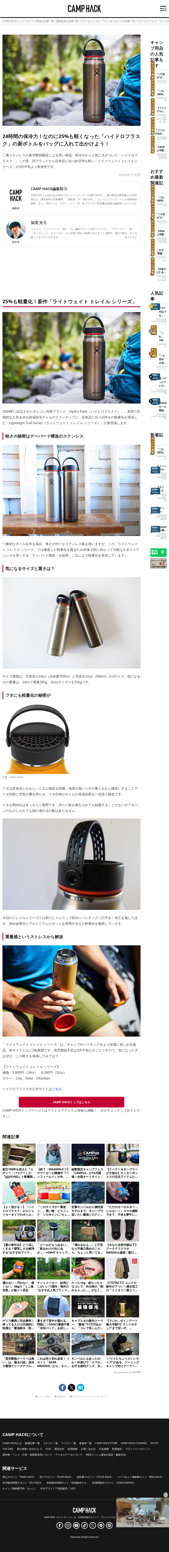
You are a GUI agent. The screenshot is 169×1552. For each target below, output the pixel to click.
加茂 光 (37, 222)
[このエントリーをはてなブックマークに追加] (80, 1387)
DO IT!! (154, 1443)
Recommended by (122, 1372)
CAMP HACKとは (12, 1443)
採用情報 (72, 1449)
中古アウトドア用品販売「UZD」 (59, 1488)
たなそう (162, 83)
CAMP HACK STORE (106, 1443)
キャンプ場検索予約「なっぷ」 (19, 1488)
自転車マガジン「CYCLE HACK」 (95, 1477)
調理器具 (61, 1396)
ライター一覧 (68, 1443)
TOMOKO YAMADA (162, 157)
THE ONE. (8, 1449)
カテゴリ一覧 (50, 1443)
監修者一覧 (85, 1443)
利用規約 (117, 1449)
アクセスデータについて (68, 1454)
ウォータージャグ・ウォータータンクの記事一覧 (107, 21)
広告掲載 (104, 1449)
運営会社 (59, 1449)
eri (165, 100)
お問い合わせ (88, 1449)
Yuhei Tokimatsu (162, 279)
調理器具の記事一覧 (67, 21)
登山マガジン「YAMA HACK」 (19, 1477)
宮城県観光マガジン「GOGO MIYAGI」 (114, 1482)
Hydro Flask (16, 777)
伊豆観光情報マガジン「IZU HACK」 (22, 1482)
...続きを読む (130, 203)
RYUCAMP (162, 139)
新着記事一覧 (32, 1443)
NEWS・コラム (155, 306)
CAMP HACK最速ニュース (159, 322)
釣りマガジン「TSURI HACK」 (57, 1477)
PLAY (48, 1449)
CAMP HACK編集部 (47, 188)
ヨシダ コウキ (162, 260)
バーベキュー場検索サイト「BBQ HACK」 (140, 1477)
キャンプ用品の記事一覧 (40, 21)
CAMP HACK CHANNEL (134, 1443)
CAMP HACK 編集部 (162, 119)
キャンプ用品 (44, 1396)
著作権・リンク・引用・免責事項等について (27, 1454)
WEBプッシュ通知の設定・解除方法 (106, 1454)
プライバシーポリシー (137, 1449)
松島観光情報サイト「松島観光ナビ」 (68, 1482)
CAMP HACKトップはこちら (71, 1102)
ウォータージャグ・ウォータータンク (89, 1396)
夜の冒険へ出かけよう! (29, 1449)
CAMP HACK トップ (13, 21)
